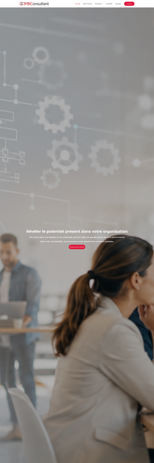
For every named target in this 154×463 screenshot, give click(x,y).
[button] (102, 4)
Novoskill (109, 4)
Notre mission (87, 4)
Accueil (77, 4)
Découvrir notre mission (77, 247)
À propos (118, 4)
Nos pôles (98, 4)
